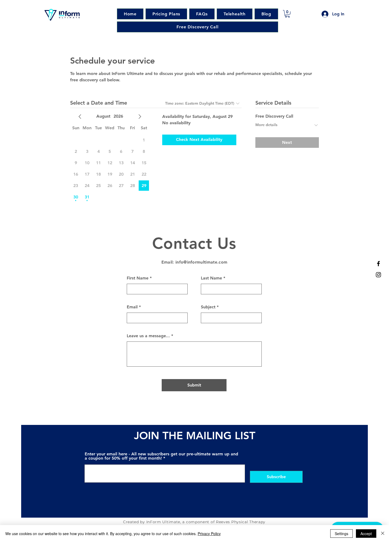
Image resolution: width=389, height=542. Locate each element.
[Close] (382, 533)
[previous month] (80, 116)
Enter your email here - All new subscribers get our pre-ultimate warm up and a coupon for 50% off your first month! (161, 456)
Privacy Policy (209, 533)
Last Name (211, 278)
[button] (287, 14)
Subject (208, 307)
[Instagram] (378, 274)
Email (132, 307)
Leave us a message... (148, 336)
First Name (137, 278)
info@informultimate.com (201, 262)
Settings (341, 533)
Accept (366, 533)
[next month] (140, 116)
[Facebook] (378, 263)
